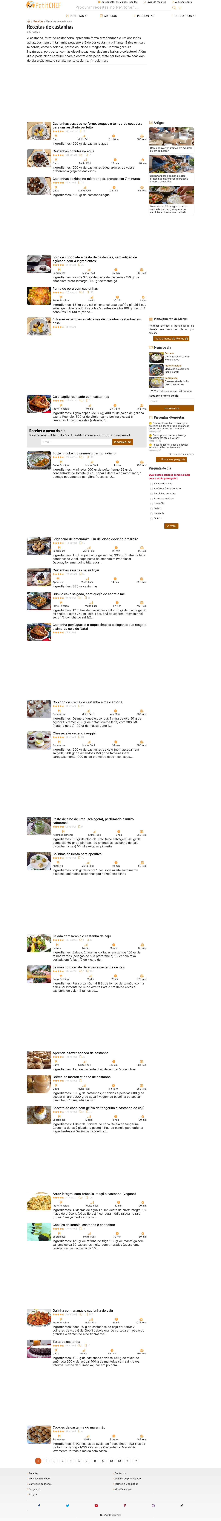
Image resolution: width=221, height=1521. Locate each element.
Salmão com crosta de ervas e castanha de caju (89, 967)
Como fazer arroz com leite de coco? (177, 358)
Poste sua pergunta (173, 459)
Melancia (159, 513)
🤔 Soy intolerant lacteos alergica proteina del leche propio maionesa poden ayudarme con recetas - (169, 426)
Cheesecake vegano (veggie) (75, 733)
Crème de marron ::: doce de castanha (82, 1077)
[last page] (135, 1461)
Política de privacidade (128, 1478)
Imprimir (187, 391)
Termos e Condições (126, 1483)
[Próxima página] (127, 1461)
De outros (183, 15)
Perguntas (145, 15)
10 (111, 1461)
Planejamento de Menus (170, 338)
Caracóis (159, 503)
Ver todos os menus (165, 391)
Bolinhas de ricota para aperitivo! (78, 854)
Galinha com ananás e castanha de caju (83, 1310)
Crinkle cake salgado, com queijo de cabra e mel (89, 594)
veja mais (101, 60)
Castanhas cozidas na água (73, 151)
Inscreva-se (122, 442)
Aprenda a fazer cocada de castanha (81, 1053)
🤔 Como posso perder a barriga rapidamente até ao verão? (167, 436)
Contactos (120, 1473)
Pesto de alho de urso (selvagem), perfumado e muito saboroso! (93, 821)
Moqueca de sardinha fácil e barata (177, 370)
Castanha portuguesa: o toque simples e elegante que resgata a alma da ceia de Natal (99, 626)
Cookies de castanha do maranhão (79, 1427)
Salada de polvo (163, 483)
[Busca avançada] (180, 8)
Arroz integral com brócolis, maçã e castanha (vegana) (94, 1194)
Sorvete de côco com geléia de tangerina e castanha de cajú (98, 1108)
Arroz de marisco (164, 498)
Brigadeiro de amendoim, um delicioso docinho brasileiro (95, 539)
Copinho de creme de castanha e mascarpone (87, 702)
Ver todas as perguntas (180, 454)
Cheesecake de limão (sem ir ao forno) (177, 383)
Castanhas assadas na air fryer (76, 570)
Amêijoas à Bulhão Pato (167, 488)
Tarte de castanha (66, 1342)
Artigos (110, 15)
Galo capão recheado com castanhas (81, 397)
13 (119, 1461)
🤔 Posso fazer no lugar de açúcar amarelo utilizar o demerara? (168, 446)
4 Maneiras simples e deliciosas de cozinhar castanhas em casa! (97, 321)
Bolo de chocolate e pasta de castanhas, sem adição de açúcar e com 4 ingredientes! (95, 259)
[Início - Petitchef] (28, 21)
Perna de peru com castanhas (75, 288)
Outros (158, 518)
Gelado (158, 508)
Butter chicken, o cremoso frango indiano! (85, 453)
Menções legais (123, 1489)
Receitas (76, 15)
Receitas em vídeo (39, 1478)
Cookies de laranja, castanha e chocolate (84, 1225)
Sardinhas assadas (164, 493)
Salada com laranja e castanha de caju (82, 936)
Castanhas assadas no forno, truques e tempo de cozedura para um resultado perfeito (97, 125)
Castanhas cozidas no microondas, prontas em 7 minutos (96, 179)
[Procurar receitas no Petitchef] (174, 7)
